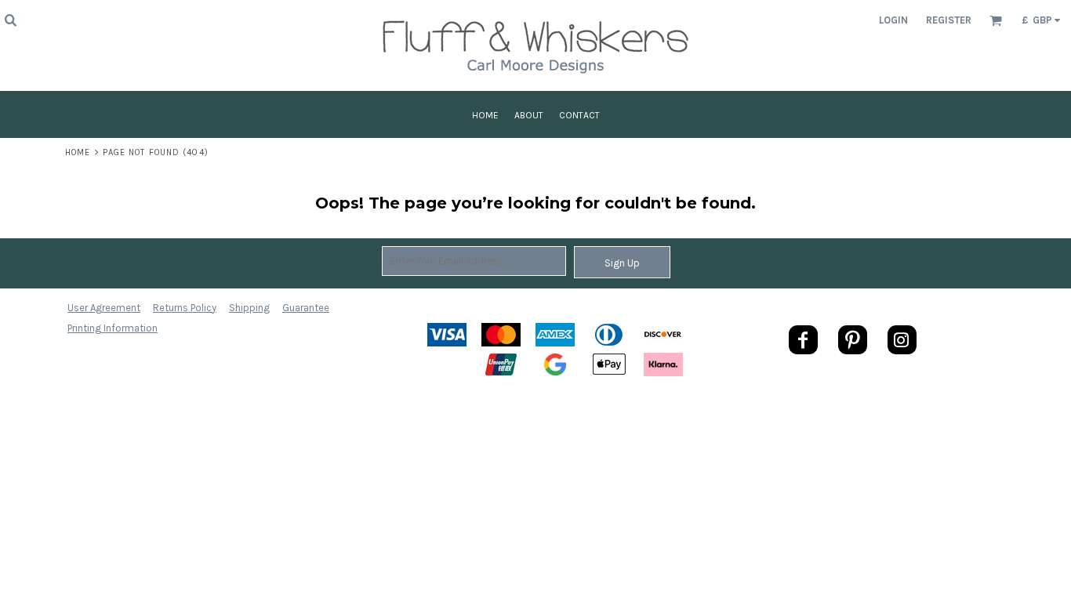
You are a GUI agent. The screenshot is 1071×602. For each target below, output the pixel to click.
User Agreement (103, 308)
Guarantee (305, 308)
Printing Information (112, 328)
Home (77, 152)
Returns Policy (184, 308)
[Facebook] (803, 339)
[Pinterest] (852, 339)
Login (893, 20)
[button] (10, 19)
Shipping (249, 308)
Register (948, 20)
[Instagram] (902, 339)
